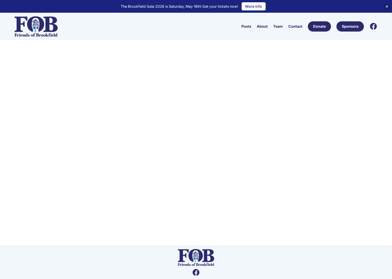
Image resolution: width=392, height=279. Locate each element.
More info (253, 6)
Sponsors (350, 26)
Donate (319, 26)
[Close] (387, 6)
